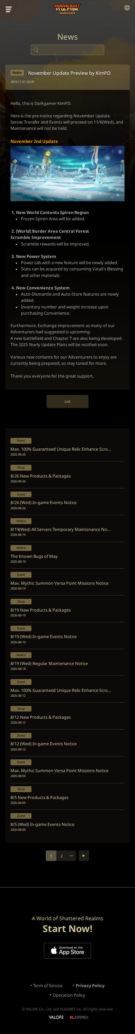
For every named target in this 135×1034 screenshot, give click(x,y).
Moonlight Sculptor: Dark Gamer (68, 9)
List (67, 401)
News (67, 36)
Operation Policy (69, 995)
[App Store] (67, 951)
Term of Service (48, 985)
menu (8, 9)
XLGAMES (78, 1017)
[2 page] (84, 855)
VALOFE (56, 1018)
